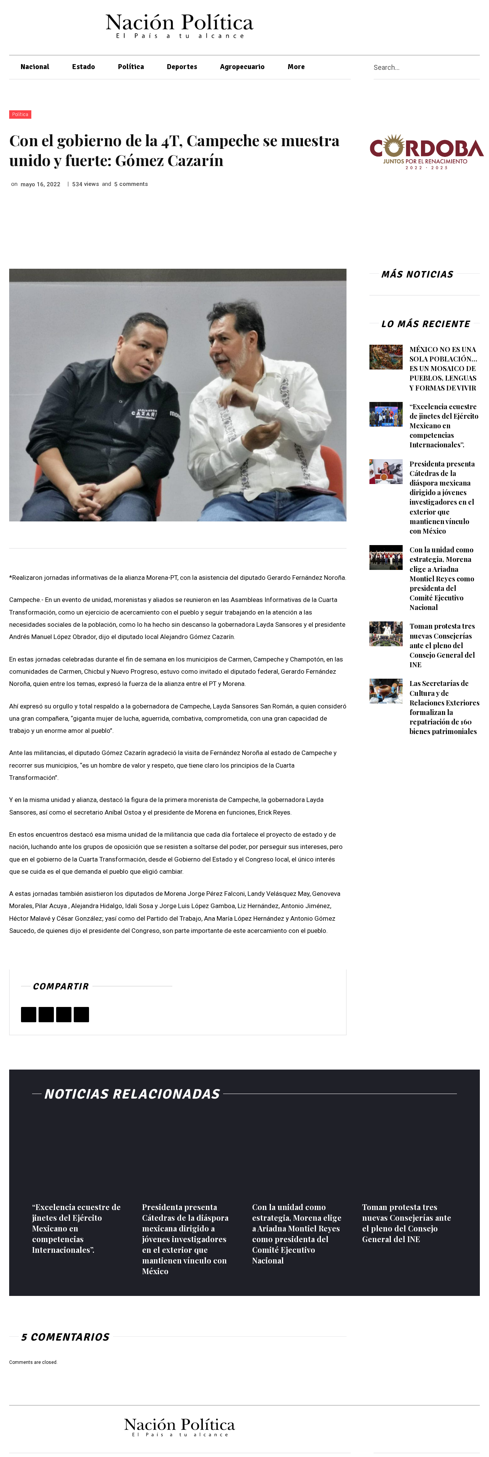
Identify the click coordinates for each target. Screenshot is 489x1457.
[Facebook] (419, 25)
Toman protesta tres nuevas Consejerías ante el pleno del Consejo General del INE (442, 645)
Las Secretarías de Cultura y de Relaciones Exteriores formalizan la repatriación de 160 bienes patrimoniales (444, 707)
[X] (434, 25)
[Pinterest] (63, 1014)
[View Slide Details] (426, 152)
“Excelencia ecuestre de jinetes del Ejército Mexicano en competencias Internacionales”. (444, 426)
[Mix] (81, 1014)
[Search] (477, 67)
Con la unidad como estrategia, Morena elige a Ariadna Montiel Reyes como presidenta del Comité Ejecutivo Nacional (442, 578)
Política (20, 114)
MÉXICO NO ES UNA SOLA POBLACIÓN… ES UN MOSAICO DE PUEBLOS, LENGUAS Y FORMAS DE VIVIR (443, 368)
